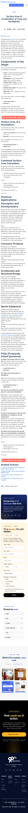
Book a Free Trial (14, 734)
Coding (7, 583)
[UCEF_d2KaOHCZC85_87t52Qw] (17, 770)
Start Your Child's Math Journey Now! (13, 117)
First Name (7, 544)
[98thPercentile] (8, 2)
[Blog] (3, 486)
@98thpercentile (18, 664)
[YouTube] (19, 515)
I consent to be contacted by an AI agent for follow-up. (14, 590)
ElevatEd (9, 29)
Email (5, 557)
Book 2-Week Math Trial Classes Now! (13, 460)
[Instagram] (12, 515)
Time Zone (7, 570)
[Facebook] (4, 515)
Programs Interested (10, 577)
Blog (16, 779)
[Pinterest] (15, 515)
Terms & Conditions (24, 791)
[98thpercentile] (13, 770)
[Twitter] (8, 515)
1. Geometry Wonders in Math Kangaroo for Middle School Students (13, 468)
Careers (24, 782)
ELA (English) (9, 581)
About (23, 779)
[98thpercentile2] (6, 770)
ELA (2, 782)
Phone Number (8, 564)
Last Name (7, 551)
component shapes (6, 335)
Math (14, 29)
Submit (14, 595)
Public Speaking (10, 586)
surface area (14, 39)
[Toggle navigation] (26, 5)
